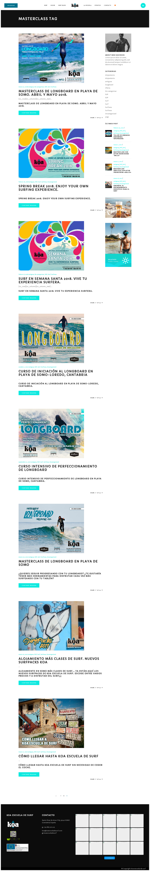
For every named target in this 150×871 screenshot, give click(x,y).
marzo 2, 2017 (118, 161)
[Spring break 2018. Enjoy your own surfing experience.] (51, 153)
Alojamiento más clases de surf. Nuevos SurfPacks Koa (59, 660)
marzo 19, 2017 (23, 654)
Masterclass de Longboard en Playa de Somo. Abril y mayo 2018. (58, 93)
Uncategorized (52, 182)
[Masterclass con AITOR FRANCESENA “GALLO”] (108, 150)
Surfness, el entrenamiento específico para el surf (121, 188)
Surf (49, 87)
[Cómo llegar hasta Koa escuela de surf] (51, 723)
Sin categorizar (39, 87)
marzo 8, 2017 (118, 178)
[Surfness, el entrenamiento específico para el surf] (108, 184)
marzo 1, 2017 (118, 145)
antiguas (31, 87)
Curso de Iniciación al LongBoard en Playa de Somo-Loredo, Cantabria (56, 373)
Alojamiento (110, 75)
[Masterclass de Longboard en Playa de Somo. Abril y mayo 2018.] (51, 58)
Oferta (107, 88)
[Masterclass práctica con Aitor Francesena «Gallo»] (108, 167)
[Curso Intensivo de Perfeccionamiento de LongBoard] (51, 433)
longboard (109, 85)
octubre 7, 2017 (23, 367)
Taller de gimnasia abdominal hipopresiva (122, 136)
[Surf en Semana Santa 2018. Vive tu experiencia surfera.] (51, 245)
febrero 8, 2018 (23, 274)
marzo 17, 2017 (23, 752)
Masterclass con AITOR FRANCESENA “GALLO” (121, 153)
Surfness (53, 87)
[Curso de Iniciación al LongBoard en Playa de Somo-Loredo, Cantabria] (51, 338)
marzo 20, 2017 (23, 557)
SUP (46, 87)
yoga (107, 117)
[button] (82, 820)
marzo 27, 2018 (23, 87)
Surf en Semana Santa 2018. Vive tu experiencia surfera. (53, 280)
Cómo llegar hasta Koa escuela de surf (58, 756)
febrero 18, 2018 (23, 182)
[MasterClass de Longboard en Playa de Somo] (51, 528)
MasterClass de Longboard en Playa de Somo (58, 563)
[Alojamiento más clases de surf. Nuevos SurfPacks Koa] (51, 626)
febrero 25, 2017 (119, 128)
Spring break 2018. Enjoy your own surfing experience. (54, 188)
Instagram (110, 858)
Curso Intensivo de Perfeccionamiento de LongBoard (58, 468)
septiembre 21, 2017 (24, 462)
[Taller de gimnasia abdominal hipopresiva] (108, 133)
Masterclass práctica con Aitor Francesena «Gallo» (122, 170)
